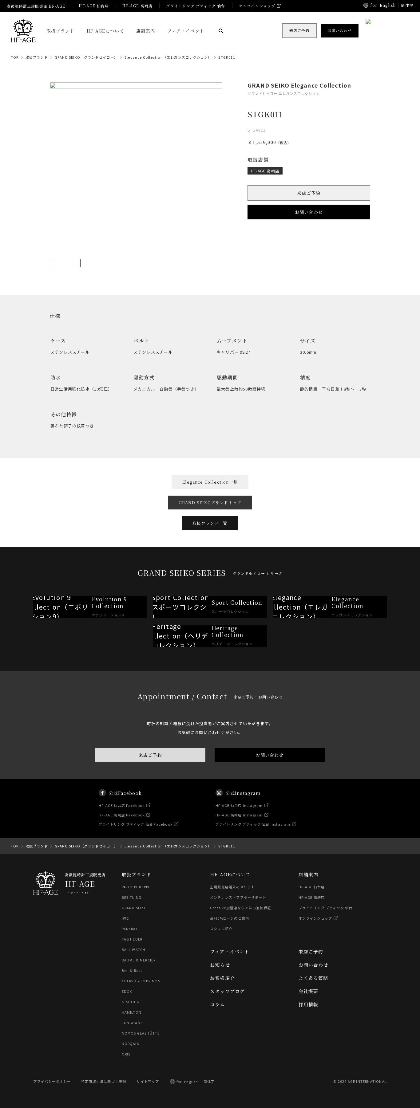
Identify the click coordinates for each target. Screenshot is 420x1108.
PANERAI (129, 928)
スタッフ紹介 (221, 928)
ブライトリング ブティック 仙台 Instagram (253, 824)
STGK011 (226, 57)
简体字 (209, 1081)
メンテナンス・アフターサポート (238, 897)
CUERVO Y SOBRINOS (141, 980)
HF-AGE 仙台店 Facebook (122, 805)
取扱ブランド (60, 31)
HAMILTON (132, 1012)
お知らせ (220, 964)
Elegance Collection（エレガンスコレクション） (168, 57)
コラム (217, 1004)
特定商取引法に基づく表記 (103, 1081)
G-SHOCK (130, 1001)
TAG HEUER (132, 939)
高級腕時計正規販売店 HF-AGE (36, 6)
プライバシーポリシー (52, 1081)
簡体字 (407, 5)
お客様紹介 (222, 978)
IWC (125, 918)
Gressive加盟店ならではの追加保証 (240, 907)
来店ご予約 (309, 193)
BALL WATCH (134, 949)
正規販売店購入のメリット (232, 886)
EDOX (127, 991)
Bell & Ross (132, 970)
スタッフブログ (227, 991)
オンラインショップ (257, 5)
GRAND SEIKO (134, 907)
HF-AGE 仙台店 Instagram (239, 805)
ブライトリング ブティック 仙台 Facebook (135, 824)
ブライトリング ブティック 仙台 (195, 5)
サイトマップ (148, 1081)
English (388, 5)
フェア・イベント (185, 31)
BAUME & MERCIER (139, 959)
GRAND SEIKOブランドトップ (210, 502)
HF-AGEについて (105, 31)
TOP (15, 57)
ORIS (126, 1053)
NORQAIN (131, 1043)
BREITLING (132, 897)
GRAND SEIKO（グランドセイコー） (86, 57)
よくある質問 (313, 978)
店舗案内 (145, 31)
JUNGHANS (132, 1022)
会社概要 (309, 991)
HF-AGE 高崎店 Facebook (122, 814)
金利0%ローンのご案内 (229, 918)
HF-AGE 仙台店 (94, 5)
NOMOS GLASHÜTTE (141, 1033)
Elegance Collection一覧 (210, 482)
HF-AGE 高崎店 (137, 5)
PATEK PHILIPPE (136, 886)
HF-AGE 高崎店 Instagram (239, 814)
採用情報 (309, 1004)
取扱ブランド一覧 (210, 523)
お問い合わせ (309, 212)
